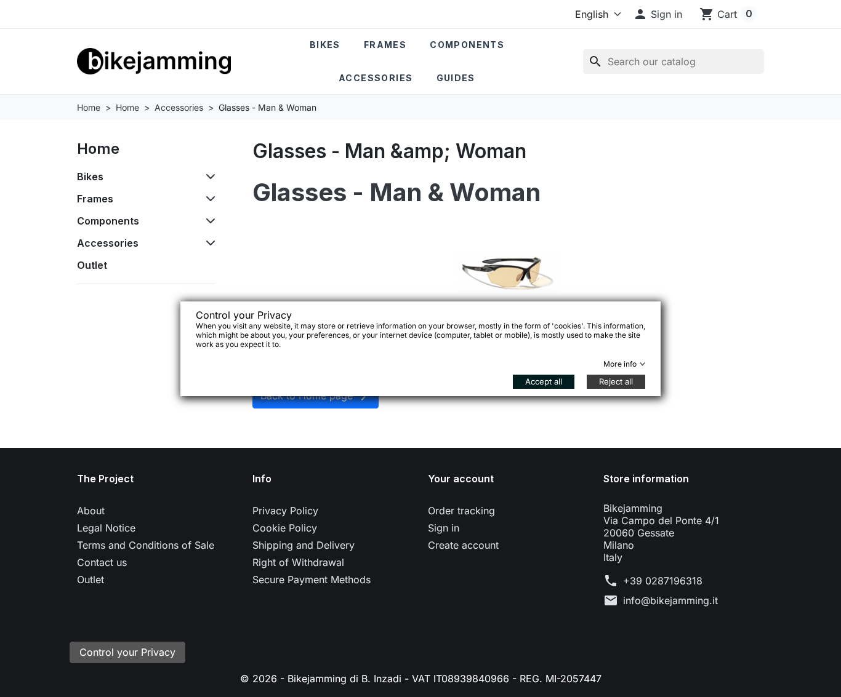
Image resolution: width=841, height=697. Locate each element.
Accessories (375, 78)
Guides (456, 78)
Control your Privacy (127, 652)
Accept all (543, 381)
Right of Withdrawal (298, 562)
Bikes (325, 44)
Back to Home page (315, 396)
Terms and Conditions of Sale (145, 545)
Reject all (616, 381)
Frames (385, 44)
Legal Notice (106, 528)
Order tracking (461, 510)
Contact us (102, 562)
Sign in (443, 528)
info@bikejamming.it (670, 600)
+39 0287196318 (662, 581)
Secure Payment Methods (311, 579)
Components (467, 44)
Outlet (92, 265)
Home (98, 148)
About (91, 510)
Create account (463, 545)
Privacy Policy (285, 510)
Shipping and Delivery (303, 545)
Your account (461, 478)
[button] (658, 14)
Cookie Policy (284, 528)
